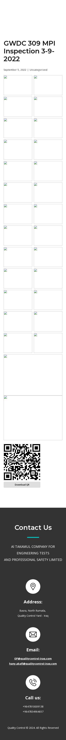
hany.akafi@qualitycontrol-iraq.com (33, 663)
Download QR (22, 484)
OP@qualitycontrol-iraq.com (33, 658)
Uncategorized (38, 69)
